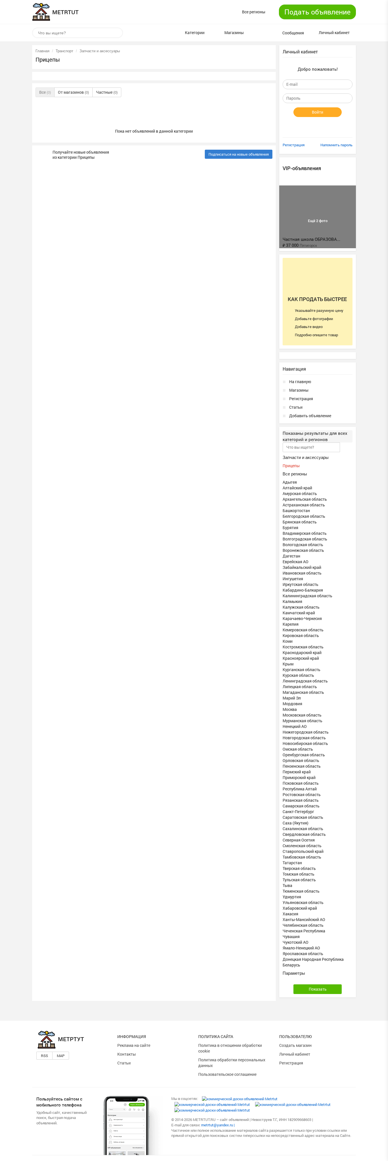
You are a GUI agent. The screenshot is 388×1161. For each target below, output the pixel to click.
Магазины (298, 390)
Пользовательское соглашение (227, 1074)
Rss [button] (44, 1055)
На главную (300, 381)
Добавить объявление (310, 415)
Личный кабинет (294, 1054)
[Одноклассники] (212, 1104)
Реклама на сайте (133, 1045)
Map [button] (60, 1055)
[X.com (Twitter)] (293, 1104)
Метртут (71, 1039)
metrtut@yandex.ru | (218, 1124)
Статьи (296, 407)
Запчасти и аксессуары (100, 51)
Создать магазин (295, 1045)
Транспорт (64, 51)
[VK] (240, 1098)
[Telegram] (212, 1109)
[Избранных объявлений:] (259, 32)
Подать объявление (317, 11)
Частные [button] (107, 92)
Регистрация (293, 144)
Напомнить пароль (336, 144)
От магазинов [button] (73, 92)
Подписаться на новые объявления (238, 154)
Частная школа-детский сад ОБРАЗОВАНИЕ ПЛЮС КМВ (351, 230)
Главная (42, 51)
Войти (317, 112)
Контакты (126, 1054)
